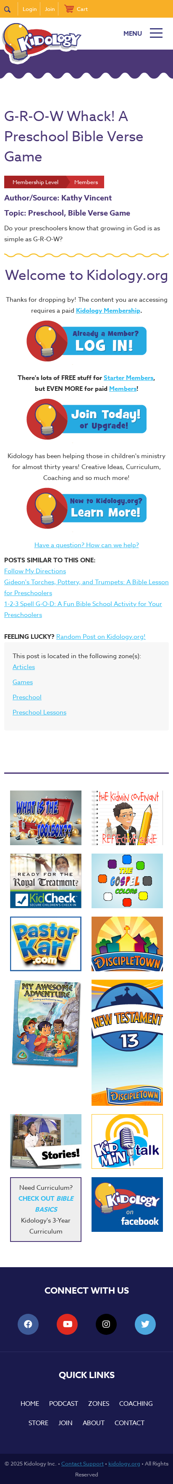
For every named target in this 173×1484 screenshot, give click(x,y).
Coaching (136, 1403)
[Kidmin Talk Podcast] (127, 1141)
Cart (82, 9)
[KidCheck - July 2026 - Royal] (45, 881)
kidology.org (124, 1463)
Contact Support (82, 1463)
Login (30, 9)
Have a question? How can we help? (86, 545)
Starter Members (128, 377)
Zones (98, 1403)
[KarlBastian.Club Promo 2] (45, 818)
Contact (129, 1423)
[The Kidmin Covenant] (127, 818)
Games (23, 682)
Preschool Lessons (39, 712)
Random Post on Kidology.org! (101, 636)
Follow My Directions (35, 571)
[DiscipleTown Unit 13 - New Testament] (127, 1043)
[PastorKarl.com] (45, 944)
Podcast (63, 1403)
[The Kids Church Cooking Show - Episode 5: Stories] (45, 1141)
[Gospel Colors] (127, 881)
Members (122, 388)
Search (11, 9)
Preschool (27, 697)
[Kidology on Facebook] (127, 1204)
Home (30, 1403)
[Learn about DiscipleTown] (127, 944)
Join (50, 9)
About (94, 1423)
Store (38, 1423)
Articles (24, 667)
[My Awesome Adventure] (45, 1025)
